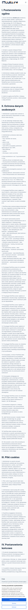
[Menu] (25, 2)
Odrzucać (14, 607)
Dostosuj (14, 603)
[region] (14, 596)
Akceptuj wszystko (14, 599)
